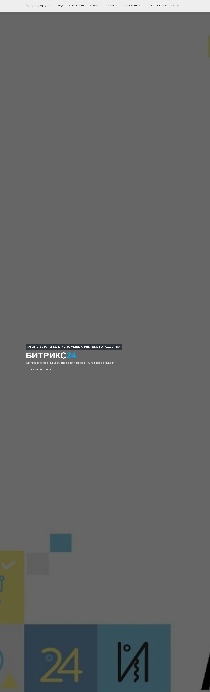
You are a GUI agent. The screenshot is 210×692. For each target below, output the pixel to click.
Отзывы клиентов (157, 6)
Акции (61, 6)
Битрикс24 (94, 6)
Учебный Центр (76, 6)
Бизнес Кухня (111, 6)
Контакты (176, 6)
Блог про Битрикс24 (133, 6)
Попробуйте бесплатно (40, 370)
